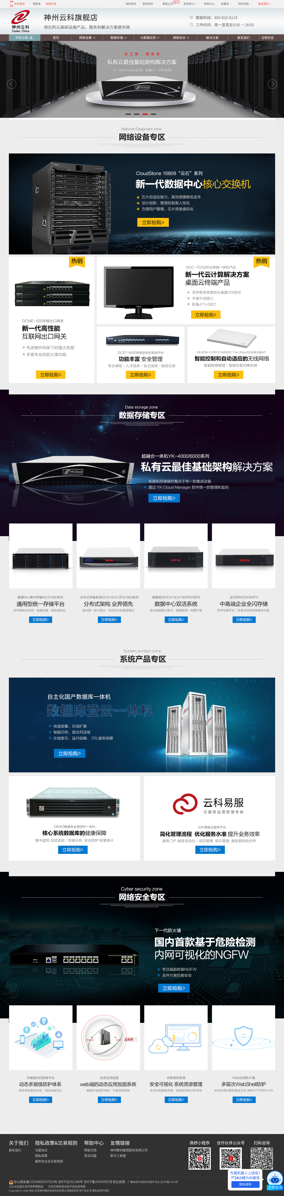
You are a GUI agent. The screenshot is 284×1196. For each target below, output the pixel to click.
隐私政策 (41, 1155)
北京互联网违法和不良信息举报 (66, 1186)
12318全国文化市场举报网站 (26, 1186)
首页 (56, 37)
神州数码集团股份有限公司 (129, 1150)
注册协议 (41, 1150)
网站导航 (243, 3)
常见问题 (90, 1155)
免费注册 (51, 3)
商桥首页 (131, 3)
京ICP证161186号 (70, 1181)
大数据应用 (148, 37)
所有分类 (22, 37)
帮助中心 (209, 3)
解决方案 (212, 37)
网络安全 (179, 37)
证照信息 (266, 37)
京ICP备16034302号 (98, 1181)
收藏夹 (225, 3)
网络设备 (85, 37)
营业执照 (119, 1181)
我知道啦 (245, 1184)
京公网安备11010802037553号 (35, 1181)
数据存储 (116, 37)
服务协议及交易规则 (49, 1161)
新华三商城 (118, 1155)
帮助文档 (90, 1150)
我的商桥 (147, 3)
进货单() (189, 3)
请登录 (37, 3)
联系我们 (243, 37)
